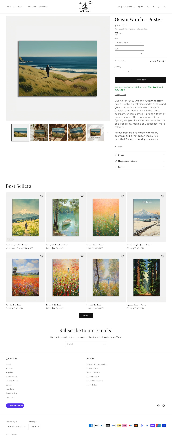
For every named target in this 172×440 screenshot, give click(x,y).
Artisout (14, 434)
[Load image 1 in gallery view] (20, 132)
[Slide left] (8, 132)
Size (116, 38)
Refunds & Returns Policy (96, 364)
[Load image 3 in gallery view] (58, 132)
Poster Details (11, 376)
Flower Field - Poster (54, 305)
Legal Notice (91, 385)
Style (116, 48)
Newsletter (10, 389)
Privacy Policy (92, 368)
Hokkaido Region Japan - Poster (139, 245)
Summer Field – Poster (95, 245)
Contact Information (94, 381)
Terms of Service (93, 372)
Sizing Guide (120, 94)
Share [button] (119, 146)
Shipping (127, 29)
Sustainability (11, 393)
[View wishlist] (158, 6)
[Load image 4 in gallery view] (77, 132)
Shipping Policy (92, 376)
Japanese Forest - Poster (136, 305)
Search (8, 364)
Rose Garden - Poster (14, 305)
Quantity (118, 67)
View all (86, 315)
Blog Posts (10, 397)
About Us (9, 368)
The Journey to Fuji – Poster (16, 245)
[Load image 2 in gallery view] (39, 132)
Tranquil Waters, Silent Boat (57, 245)
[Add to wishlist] (116, 33)
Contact (9, 385)
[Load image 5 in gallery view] (95, 132)
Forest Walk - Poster (94, 305)
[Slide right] (107, 132)
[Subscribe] (104, 344)
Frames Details (12, 381)
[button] (19, 6)
